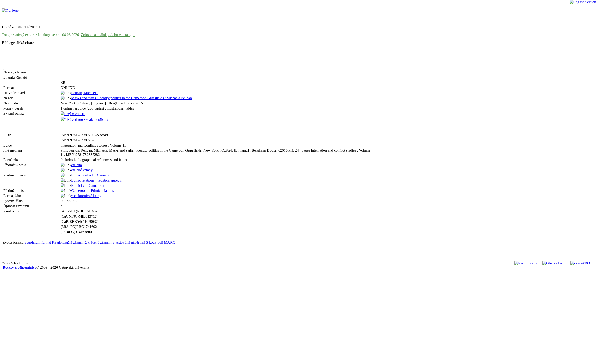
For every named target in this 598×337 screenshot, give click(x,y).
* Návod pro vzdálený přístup (86, 119)
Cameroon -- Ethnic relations (92, 191)
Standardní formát (38, 242)
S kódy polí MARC (160, 242)
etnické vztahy (82, 170)
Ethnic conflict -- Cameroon (91, 175)
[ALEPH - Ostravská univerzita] (10, 10)
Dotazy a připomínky (19, 267)
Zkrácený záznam (98, 242)
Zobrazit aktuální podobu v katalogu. (108, 35)
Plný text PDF (74, 114)
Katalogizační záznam (68, 242)
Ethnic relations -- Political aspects (96, 180)
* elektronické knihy (86, 196)
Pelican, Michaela (84, 93)
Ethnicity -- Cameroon (87, 185)
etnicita (76, 165)
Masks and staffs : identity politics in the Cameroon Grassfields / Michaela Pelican (131, 98)
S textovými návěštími (128, 242)
